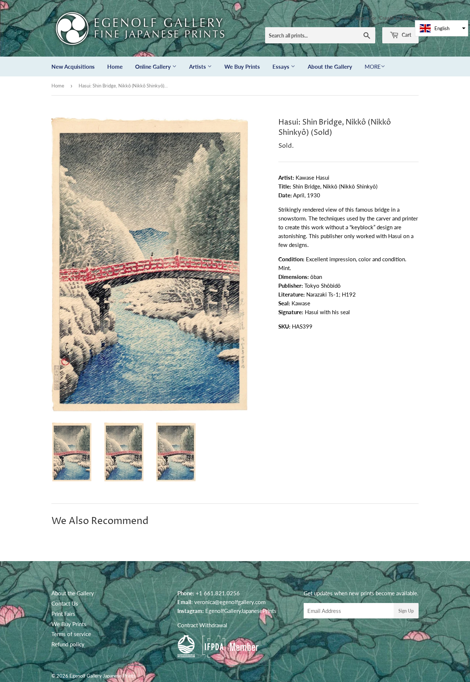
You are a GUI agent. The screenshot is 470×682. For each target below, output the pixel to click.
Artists (198, 66)
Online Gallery (153, 66)
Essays (281, 66)
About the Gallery (330, 66)
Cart (406, 35)
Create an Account (399, 18)
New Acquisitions (73, 66)
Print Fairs (63, 613)
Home (115, 66)
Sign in (362, 18)
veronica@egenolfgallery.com (229, 602)
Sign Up (406, 611)
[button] (441, 28)
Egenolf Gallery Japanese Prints (102, 676)
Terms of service (71, 634)
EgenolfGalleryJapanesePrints (240, 610)
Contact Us (64, 603)
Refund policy (67, 644)
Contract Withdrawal (202, 625)
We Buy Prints (242, 66)
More (373, 66)
